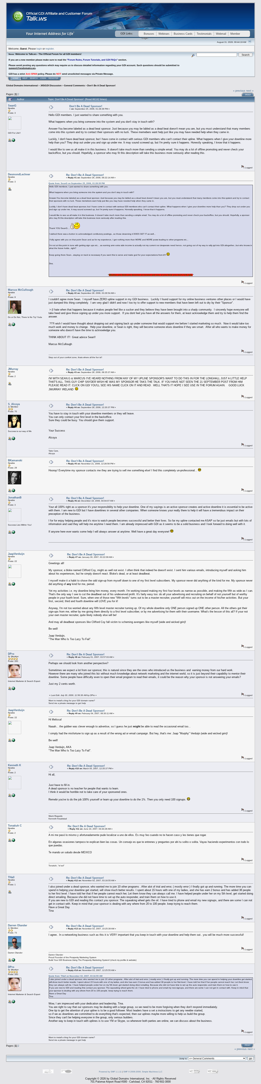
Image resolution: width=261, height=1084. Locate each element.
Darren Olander (17, 925)
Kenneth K (14, 765)
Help (24, 78)
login (39, 48)
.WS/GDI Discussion (51, 85)
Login (43, 78)
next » (249, 90)
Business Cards (183, 33)
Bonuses (149, 33)
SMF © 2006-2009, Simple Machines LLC (142, 1072)
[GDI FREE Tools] (13, 796)
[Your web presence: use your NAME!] (13, 585)
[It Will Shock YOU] (13, 439)
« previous (239, 90)
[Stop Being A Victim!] (13, 491)
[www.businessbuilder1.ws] (13, 533)
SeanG (12, 105)
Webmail (221, 33)
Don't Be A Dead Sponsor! (101, 85)
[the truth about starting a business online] (13, 325)
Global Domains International (22, 85)
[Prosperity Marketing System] (13, 961)
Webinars (163, 33)
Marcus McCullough (20, 289)
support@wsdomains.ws (22, 68)
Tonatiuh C (15, 825)
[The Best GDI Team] (13, 689)
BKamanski (15, 460)
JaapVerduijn (16, 553)
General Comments (74, 85)
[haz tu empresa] (13, 841)
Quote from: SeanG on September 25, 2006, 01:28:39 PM (77, 183)
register (49, 48)
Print (248, 95)
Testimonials (204, 33)
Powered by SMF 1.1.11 (110, 1072)
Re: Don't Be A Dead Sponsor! (85, 174)
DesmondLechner (19, 174)
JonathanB (14, 497)
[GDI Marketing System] (13, 141)
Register (53, 78)
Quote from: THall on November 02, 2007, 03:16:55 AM (75, 976)
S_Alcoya (14, 404)
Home (15, 78)
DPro (11, 653)
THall (11, 877)
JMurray (13, 369)
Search (34, 78)
